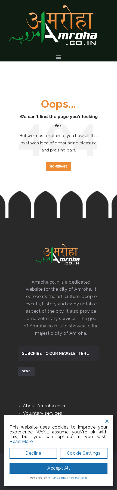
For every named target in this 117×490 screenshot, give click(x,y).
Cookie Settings (84, 453)
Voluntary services (42, 413)
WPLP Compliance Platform (67, 477)
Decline (33, 453)
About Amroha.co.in (44, 405)
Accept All (58, 468)
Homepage (58, 166)
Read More (21, 441)
